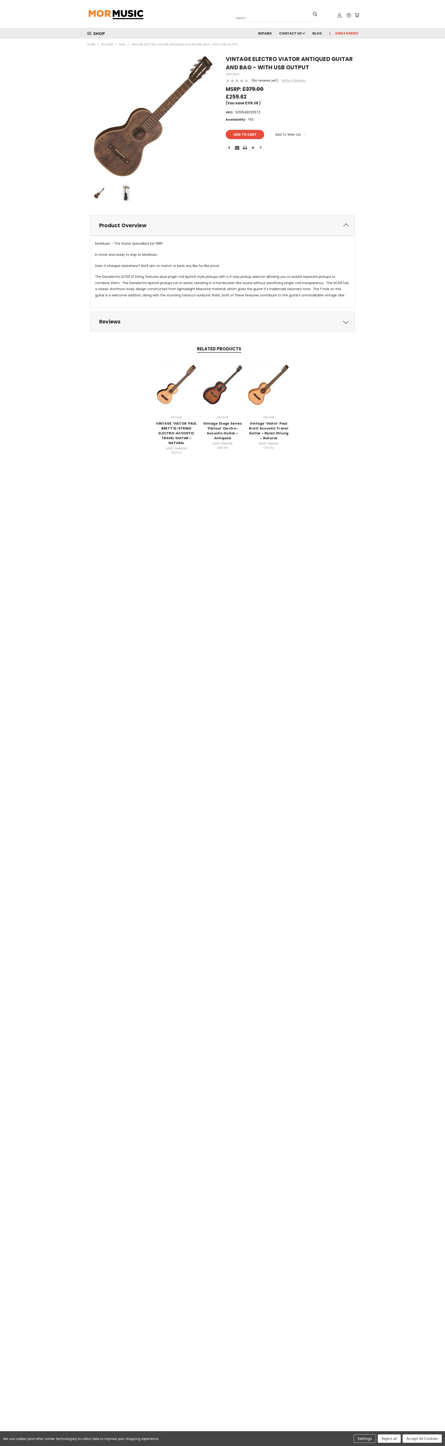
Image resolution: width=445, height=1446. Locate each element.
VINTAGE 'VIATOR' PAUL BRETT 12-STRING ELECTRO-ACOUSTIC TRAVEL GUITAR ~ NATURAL (176, 433)
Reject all (389, 1438)
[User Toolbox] (339, 15)
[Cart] (357, 15)
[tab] (222, 225)
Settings (365, 1438)
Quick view (176, 380)
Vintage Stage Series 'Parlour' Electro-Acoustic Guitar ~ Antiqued (222, 430)
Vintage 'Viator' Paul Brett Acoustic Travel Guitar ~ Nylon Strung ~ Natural (268, 430)
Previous (433, 1431)
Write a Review (293, 80)
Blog (317, 33)
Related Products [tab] (219, 349)
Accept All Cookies (422, 1438)
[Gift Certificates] (348, 15)
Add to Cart (176, 388)
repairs (265, 33)
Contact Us (290, 33)
